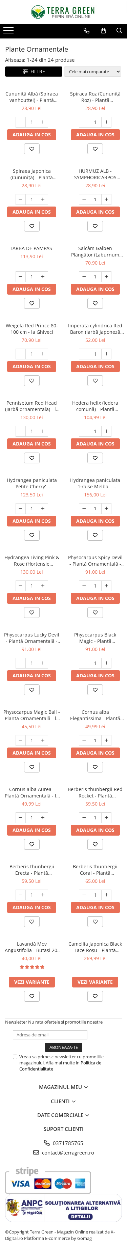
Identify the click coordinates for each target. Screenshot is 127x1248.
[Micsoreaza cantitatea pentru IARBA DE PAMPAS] (21, 276)
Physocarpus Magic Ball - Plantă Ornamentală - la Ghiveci (31, 715)
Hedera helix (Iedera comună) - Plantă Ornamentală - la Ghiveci (95, 406)
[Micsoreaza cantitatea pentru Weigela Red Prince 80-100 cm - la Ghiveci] (21, 354)
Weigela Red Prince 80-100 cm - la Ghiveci (32, 328)
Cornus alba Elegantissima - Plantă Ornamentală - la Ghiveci (95, 715)
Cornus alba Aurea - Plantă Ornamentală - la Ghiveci (32, 792)
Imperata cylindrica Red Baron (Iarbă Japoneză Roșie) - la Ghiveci (95, 328)
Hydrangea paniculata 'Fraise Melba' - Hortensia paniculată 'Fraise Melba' (95, 483)
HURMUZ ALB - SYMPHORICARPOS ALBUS (95, 174)
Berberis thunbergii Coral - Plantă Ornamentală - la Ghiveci (95, 869)
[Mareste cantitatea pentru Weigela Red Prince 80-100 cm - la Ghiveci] (43, 354)
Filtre (36, 71)
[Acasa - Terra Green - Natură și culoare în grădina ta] (64, 12)
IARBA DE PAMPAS (31, 248)
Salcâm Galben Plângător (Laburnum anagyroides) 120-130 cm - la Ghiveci (95, 251)
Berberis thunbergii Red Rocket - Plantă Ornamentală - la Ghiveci (95, 792)
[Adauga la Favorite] (32, 148)
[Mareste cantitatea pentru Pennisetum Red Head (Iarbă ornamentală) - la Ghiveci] (43, 431)
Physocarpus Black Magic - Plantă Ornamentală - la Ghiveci (95, 637)
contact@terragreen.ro (67, 1152)
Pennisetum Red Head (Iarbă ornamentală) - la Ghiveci (32, 406)
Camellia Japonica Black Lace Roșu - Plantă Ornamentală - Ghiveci (95, 947)
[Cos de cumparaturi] (103, 30)
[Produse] (9, 32)
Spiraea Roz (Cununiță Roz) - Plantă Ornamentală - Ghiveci (95, 96)
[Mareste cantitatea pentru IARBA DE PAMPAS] (43, 276)
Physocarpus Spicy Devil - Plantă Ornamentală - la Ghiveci (95, 560)
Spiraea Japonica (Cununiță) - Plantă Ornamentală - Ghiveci (31, 174)
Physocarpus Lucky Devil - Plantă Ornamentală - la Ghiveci (31, 637)
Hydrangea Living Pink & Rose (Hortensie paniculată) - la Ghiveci (31, 560)
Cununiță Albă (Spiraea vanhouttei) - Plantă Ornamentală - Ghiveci (31, 96)
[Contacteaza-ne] (86, 30)
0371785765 (67, 1143)
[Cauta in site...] (119, 30)
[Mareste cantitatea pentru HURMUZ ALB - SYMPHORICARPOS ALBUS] (106, 199)
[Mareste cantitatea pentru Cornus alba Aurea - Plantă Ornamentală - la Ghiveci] (43, 817)
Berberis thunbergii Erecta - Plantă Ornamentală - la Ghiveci (31, 869)
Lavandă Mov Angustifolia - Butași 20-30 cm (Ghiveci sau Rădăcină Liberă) (32, 947)
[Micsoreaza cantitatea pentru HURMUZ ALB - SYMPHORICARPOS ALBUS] (84, 199)
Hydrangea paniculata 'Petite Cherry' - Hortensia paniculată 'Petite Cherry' (32, 483)
